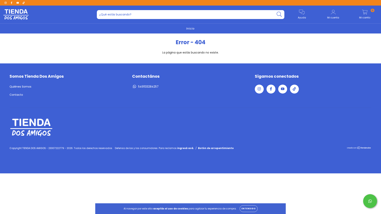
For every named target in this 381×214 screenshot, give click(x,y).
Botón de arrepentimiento (216, 148)
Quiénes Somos (20, 87)
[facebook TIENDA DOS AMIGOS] (12, 3)
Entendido (248, 208)
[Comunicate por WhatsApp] (370, 201)
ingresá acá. (185, 148)
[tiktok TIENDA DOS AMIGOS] (23, 3)
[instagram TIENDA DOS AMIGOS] (6, 3)
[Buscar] (279, 14)
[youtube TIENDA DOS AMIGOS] (18, 3)
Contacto (16, 95)
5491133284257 (148, 87)
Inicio (190, 29)
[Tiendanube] (359, 148)
